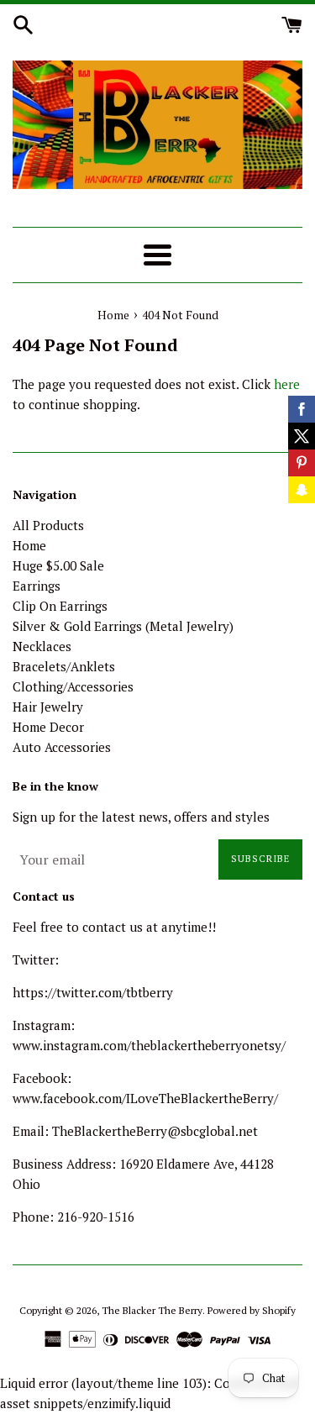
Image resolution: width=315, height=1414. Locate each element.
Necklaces (42, 646)
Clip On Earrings (60, 605)
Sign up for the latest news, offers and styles (141, 816)
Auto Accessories (62, 747)
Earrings (36, 585)
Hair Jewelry (48, 706)
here (287, 384)
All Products (48, 525)
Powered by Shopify (251, 1310)
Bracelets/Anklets (64, 666)
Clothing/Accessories (73, 686)
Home (29, 545)
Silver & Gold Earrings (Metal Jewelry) (123, 626)
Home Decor (48, 726)
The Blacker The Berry (152, 1310)
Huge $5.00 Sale (58, 565)
